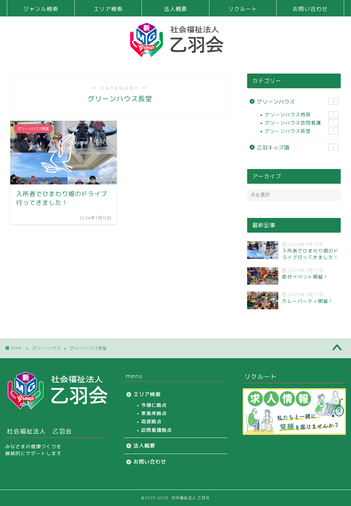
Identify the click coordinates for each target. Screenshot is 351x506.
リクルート (242, 8)
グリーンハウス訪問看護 (300, 122)
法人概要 (175, 8)
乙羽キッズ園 (296, 147)
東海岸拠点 (154, 413)
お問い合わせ (310, 8)
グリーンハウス (296, 101)
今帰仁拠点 (154, 405)
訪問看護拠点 (156, 430)
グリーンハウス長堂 (300, 131)
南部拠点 (151, 421)
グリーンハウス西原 (300, 114)
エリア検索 (108, 8)
